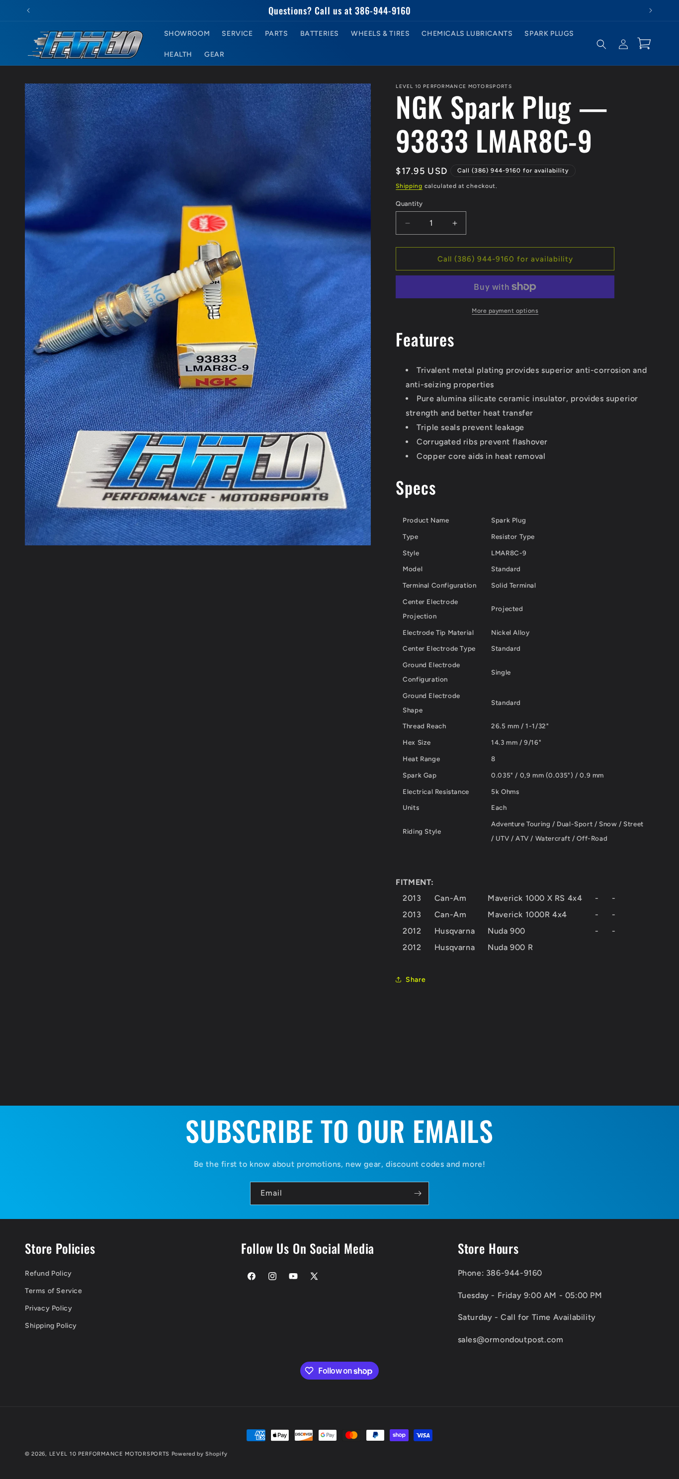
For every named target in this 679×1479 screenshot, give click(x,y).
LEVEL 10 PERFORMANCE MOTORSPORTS (109, 1454)
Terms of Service (54, 1290)
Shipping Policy (51, 1325)
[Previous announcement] (28, 10)
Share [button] (415, 979)
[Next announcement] (651, 10)
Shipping (409, 185)
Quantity (409, 203)
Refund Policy (48, 1273)
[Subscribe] (417, 1193)
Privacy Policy (48, 1308)
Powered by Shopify (199, 1454)
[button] (601, 44)
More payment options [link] (505, 310)
